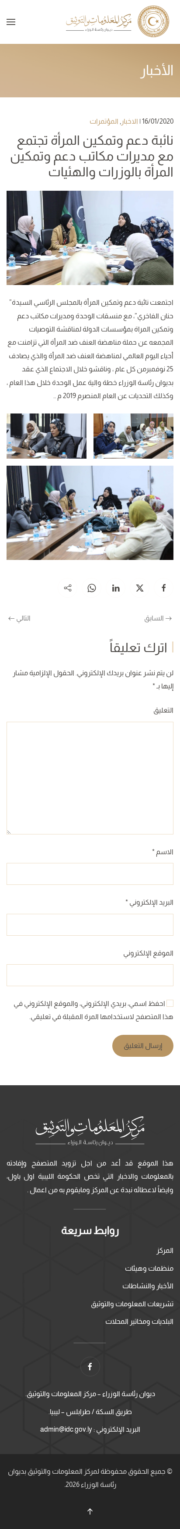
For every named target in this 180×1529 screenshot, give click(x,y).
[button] (11, 22)
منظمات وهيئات (149, 1268)
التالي (23, 618)
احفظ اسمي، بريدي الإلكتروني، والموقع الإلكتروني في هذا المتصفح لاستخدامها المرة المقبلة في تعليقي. (93, 1010)
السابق (154, 618)
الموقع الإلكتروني (148, 953)
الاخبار (129, 121)
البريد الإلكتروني (149, 902)
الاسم (162, 851)
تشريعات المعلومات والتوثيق (132, 1304)
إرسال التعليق (143, 1045)
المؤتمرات (104, 121)
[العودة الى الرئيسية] (118, 22)
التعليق (163, 710)
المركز (164, 1250)
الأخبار (156, 70)
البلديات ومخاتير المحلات (139, 1321)
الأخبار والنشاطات (147, 1286)
